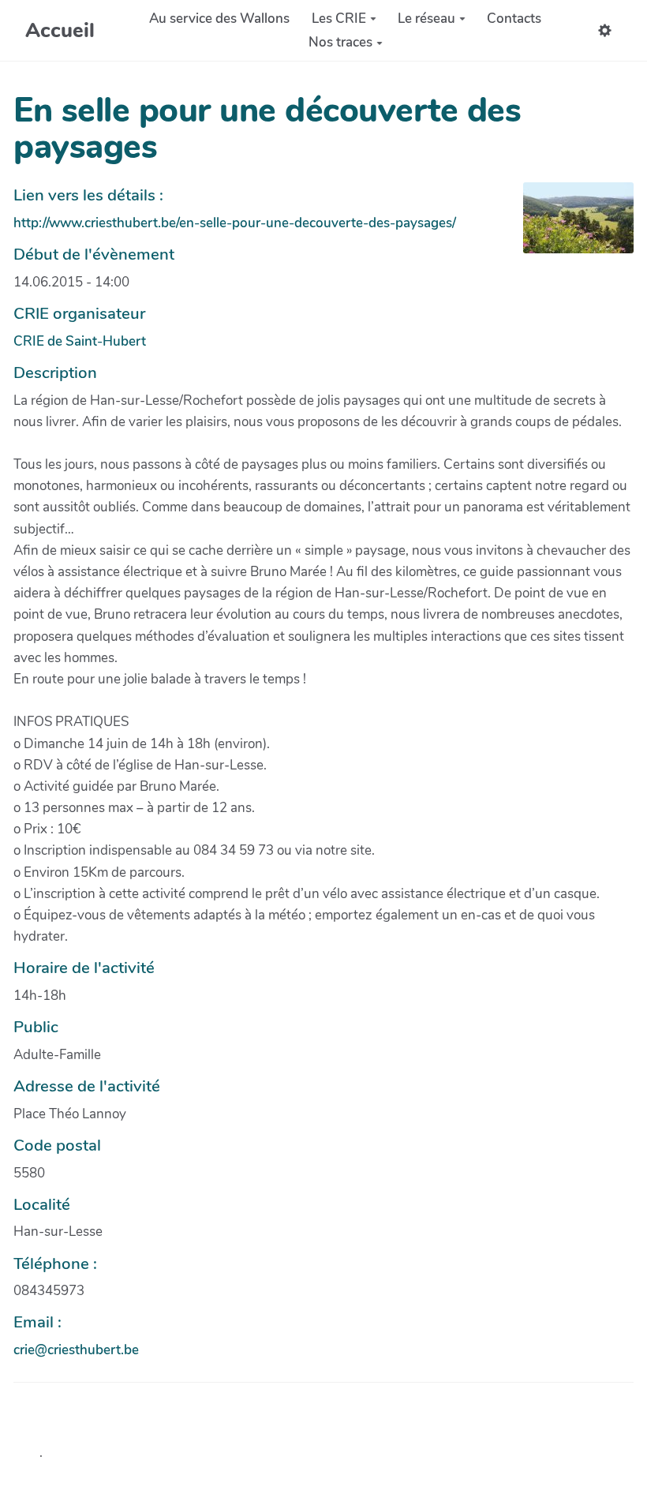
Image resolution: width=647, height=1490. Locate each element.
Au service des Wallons (219, 18)
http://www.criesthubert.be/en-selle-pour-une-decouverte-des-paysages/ (234, 223)
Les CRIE (339, 18)
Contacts (514, 18)
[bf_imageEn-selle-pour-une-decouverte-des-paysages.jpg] (570, 225)
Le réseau (426, 18)
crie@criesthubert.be (76, 1350)
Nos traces (340, 42)
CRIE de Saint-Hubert (79, 341)
